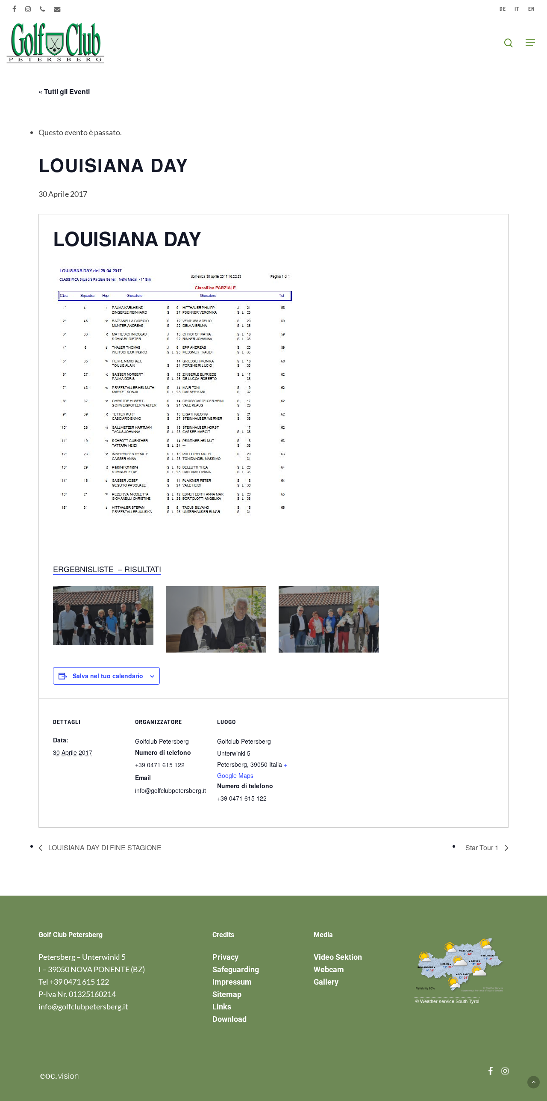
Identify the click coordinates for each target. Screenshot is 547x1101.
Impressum (232, 981)
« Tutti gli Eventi (64, 91)
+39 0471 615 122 (79, 981)
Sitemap (226, 994)
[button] (530, 43)
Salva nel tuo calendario (108, 675)
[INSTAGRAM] (28, 9)
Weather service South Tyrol (449, 1001)
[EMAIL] (57, 9)
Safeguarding (235, 969)
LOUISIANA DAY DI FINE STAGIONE (104, 847)
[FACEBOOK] (14, 9)
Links (221, 1006)
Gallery (326, 981)
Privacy (225, 957)
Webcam (329, 969)
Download (229, 1019)
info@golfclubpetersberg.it (83, 1006)
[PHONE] (42, 9)
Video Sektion (338, 957)
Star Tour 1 (482, 847)
